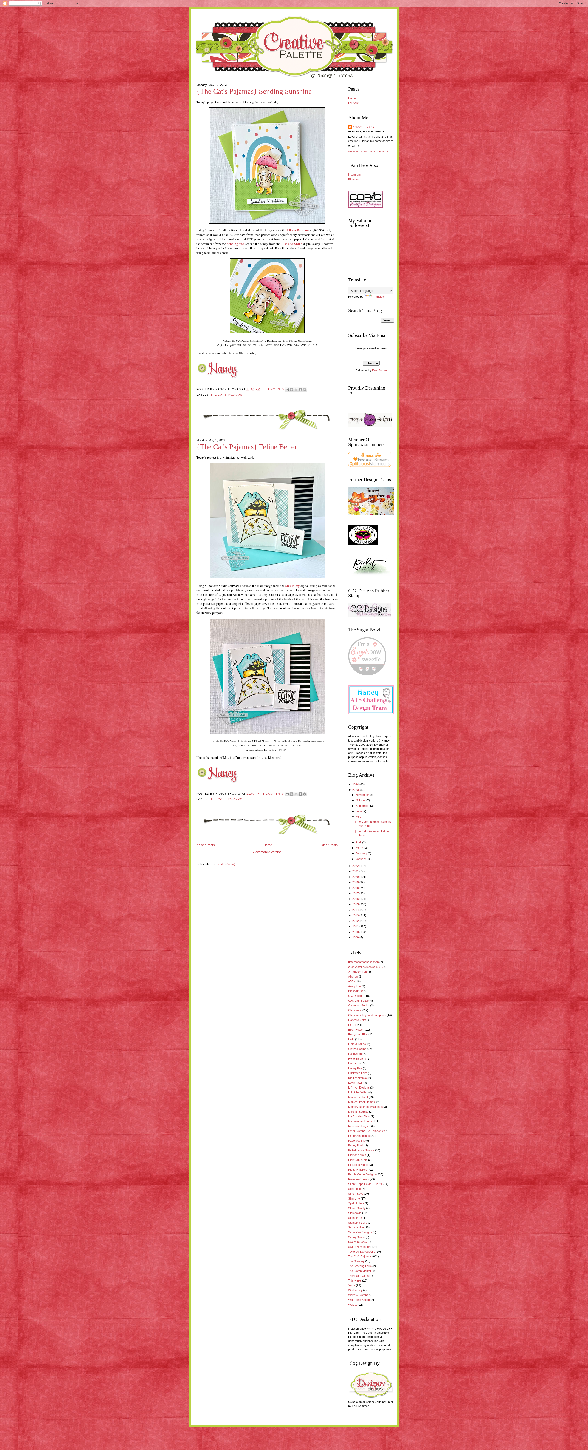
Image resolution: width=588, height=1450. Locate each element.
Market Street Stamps (361, 1102)
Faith (351, 1039)
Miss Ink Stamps (358, 1111)
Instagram (354, 174)
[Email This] (287, 389)
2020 (355, 877)
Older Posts (329, 845)
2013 (355, 915)
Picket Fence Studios (361, 1150)
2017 (355, 893)
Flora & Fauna (357, 1044)
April (359, 842)
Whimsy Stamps (358, 1295)
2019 (355, 882)
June (359, 811)
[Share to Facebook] (300, 389)
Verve (351, 1285)
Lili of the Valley (358, 1092)
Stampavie (355, 1213)
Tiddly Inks (355, 1280)
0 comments (273, 389)
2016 (355, 899)
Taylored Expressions (361, 1251)
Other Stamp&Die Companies (366, 1131)
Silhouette (354, 1189)
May (359, 817)
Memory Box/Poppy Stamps (365, 1107)
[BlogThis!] (291, 389)
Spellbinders (356, 1203)
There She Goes (358, 1275)
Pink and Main (357, 1155)
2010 (355, 932)
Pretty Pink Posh (358, 1169)
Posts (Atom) (225, 864)
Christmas (354, 1010)
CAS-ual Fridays (358, 1000)
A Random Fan (357, 971)
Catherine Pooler (359, 1005)
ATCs (351, 981)
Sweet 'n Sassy (357, 1242)
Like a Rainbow (298, 230)
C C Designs (356, 996)
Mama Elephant (358, 1097)
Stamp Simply (356, 1208)
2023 (355, 790)
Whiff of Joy (355, 1290)
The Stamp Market (359, 1271)
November (363, 794)
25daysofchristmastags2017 (365, 967)
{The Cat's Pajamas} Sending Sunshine (254, 91)
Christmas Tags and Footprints (367, 1015)
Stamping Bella (357, 1222)
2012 (355, 921)
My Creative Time (359, 1116)
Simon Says (355, 1193)
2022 (355, 865)
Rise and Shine (291, 243)
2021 (355, 871)
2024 (355, 784)
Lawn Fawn (355, 1082)
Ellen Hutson (356, 1029)
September (363, 805)
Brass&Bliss (355, 991)
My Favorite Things (360, 1121)
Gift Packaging (357, 1049)
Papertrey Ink (356, 1140)
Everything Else (358, 1034)
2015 (355, 904)
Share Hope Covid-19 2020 (365, 1184)
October (361, 800)
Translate (379, 296)
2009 (355, 937)
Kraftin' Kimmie (357, 1078)
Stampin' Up (355, 1218)
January (361, 859)
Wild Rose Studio (359, 1300)
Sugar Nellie (356, 1227)
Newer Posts (205, 845)
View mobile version (267, 852)
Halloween (355, 1053)
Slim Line (354, 1198)
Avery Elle (354, 986)
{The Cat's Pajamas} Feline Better (246, 447)
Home (267, 845)
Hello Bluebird (357, 1058)
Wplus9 (353, 1304)
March (360, 848)
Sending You (235, 243)
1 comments (273, 793)
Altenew (353, 976)
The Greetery (356, 1261)
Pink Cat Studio (358, 1160)
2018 (355, 888)
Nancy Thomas (363, 126)
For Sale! (353, 103)
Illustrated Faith (357, 1073)
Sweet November (359, 1246)
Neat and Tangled (359, 1126)
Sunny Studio (356, 1237)
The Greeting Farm (360, 1266)
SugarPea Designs (360, 1232)
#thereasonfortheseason (363, 962)
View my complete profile (368, 151)
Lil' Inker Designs (359, 1087)
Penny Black (356, 1145)
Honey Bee (355, 1068)
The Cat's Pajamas (226, 394)
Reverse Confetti (358, 1179)
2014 (355, 910)
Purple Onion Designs (362, 1174)
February (362, 853)
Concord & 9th (357, 1020)
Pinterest (353, 179)
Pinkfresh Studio (358, 1164)
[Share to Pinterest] (304, 389)
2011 (355, 926)
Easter (352, 1024)
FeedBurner (379, 370)
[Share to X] (296, 389)
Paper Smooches (359, 1135)
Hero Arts (354, 1063)
